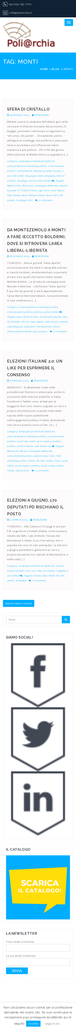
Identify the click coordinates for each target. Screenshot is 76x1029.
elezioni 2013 (41, 456)
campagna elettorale (46, 185)
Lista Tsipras (57, 190)
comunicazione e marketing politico (26, 166)
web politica (22, 470)
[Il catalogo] (38, 887)
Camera (37, 575)
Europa (57, 171)
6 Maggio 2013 (19, 380)
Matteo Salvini (36, 195)
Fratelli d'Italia (29, 190)
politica (38, 312)
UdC (30, 200)
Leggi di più (52, 1023)
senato (10, 580)
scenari (11, 200)
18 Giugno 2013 (19, 256)
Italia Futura (51, 322)
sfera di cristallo (46, 571)
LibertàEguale (14, 326)
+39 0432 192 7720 (20, 4)
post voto (30, 571)
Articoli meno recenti (18, 603)
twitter (10, 470)
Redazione (41, 115)
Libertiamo (30, 326)
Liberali (64, 322)
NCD (55, 195)
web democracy (43, 446)
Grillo (52, 456)
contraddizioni (24, 171)
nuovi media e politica (48, 441)
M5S (9, 195)
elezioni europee (42, 171)
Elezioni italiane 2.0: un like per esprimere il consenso (34, 368)
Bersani (24, 451)
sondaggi (22, 181)
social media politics (52, 465)
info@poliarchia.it (20, 12)
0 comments (45, 200)
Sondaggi (21, 200)
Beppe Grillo (14, 185)
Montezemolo (44, 326)
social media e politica (27, 465)
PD (61, 195)
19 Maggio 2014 (19, 115)
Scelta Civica (53, 461)
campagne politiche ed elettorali (37, 161)
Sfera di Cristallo (28, 109)
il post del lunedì (26, 441)
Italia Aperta (36, 322)
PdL (42, 461)
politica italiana (51, 312)
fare (65, 317)
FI (18, 190)
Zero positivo (40, 331)
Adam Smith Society (27, 317)
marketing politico (17, 461)
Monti (49, 195)
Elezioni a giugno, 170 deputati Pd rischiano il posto (35, 507)
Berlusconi (28, 185)
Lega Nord (43, 190)
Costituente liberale (50, 317)
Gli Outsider (13, 322)
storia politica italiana (40, 181)
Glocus (25, 322)
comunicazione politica (19, 312)
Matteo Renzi (20, 195)
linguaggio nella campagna (40, 176)
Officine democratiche (19, 331)
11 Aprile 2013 (18, 519)
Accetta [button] (33, 1023)
